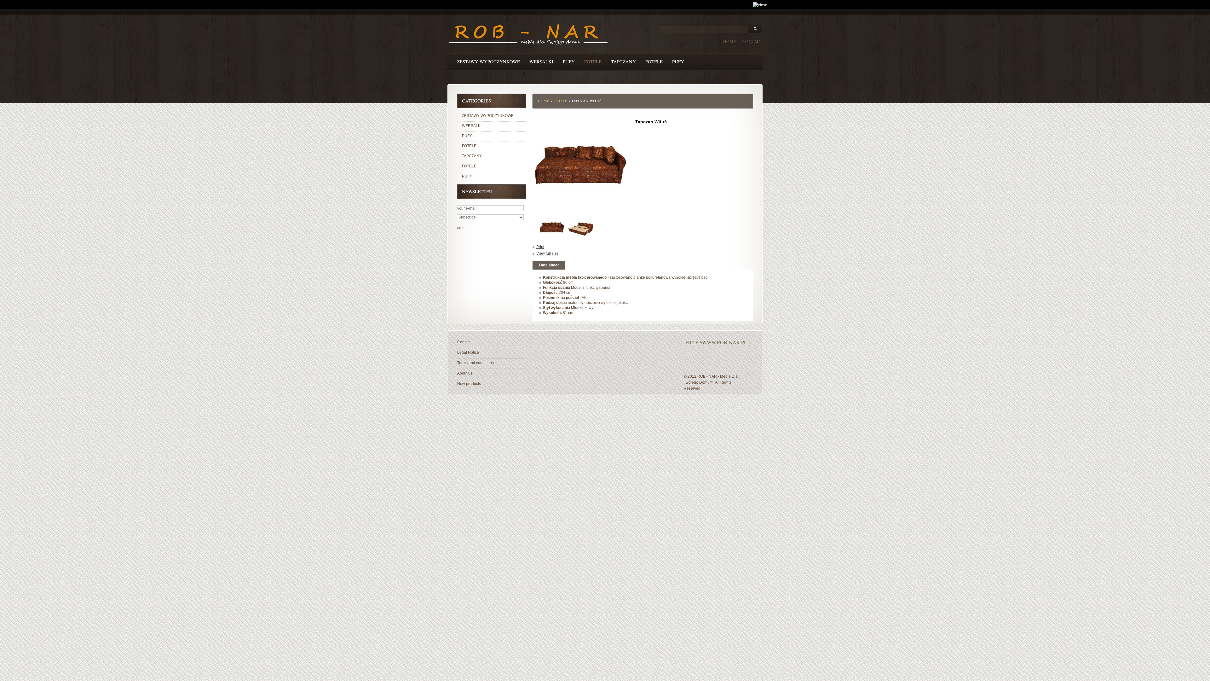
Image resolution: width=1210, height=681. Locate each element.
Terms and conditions (475, 363)
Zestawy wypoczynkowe (488, 61)
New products (469, 383)
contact (752, 41)
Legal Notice (468, 352)
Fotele (593, 61)
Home (543, 100)
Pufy (569, 61)
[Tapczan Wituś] (552, 226)
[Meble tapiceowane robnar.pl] (528, 35)
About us (464, 373)
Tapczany (623, 61)
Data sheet (549, 265)
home (729, 41)
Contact (463, 342)
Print (540, 247)
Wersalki (541, 61)
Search (755, 28)
